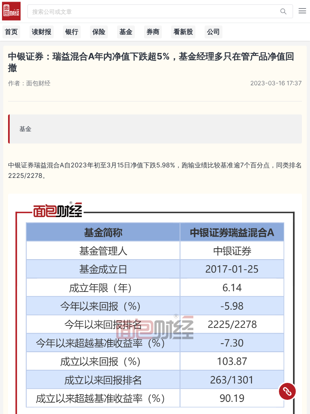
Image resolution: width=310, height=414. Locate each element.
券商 (153, 31)
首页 (11, 31)
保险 (98, 31)
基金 (125, 31)
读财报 (41, 31)
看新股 (183, 31)
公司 (213, 31)
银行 (71, 31)
